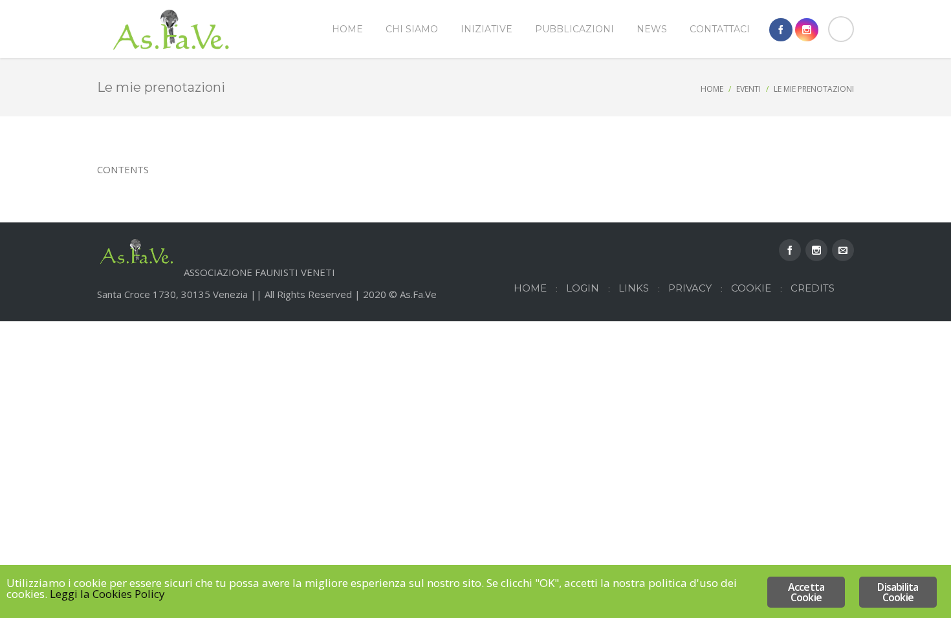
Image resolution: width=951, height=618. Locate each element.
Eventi (748, 88)
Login (582, 288)
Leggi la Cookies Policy (107, 593)
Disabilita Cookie (897, 592)
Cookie (751, 288)
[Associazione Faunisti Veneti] (171, 29)
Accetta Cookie (806, 592)
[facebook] (780, 29)
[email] (843, 250)
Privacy (690, 288)
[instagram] (806, 29)
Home (712, 88)
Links (633, 288)
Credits (813, 288)
